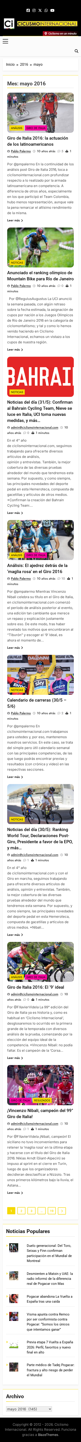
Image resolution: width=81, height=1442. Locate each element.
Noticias (17, 263)
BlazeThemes (48, 1435)
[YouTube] (52, 10)
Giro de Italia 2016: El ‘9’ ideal (35, 987)
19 (52, 1211)
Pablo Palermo (21, 151)
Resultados (42, 1100)
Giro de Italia (36, 128)
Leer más (13, 220)
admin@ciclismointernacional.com (34, 427)
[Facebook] (28, 10)
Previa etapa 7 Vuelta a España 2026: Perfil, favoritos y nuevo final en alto (50, 1347)
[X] (40, 10)
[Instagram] (34, 10)
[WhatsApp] (46, 10)
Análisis (16, 128)
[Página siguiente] (62, 1211)
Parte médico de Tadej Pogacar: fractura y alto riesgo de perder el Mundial (50, 1370)
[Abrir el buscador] (76, 51)
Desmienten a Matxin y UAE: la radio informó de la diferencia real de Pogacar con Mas (50, 1279)
